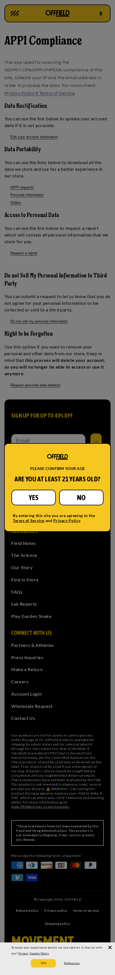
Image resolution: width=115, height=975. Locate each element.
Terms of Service (28, 520)
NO (81, 497)
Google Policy (39, 953)
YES (34, 497)
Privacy (23, 953)
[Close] (110, 947)
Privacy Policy (67, 520)
